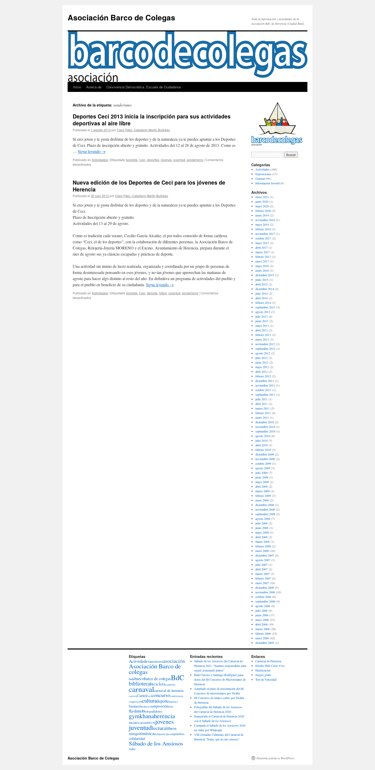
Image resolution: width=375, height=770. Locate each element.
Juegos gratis (263, 675)
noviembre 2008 (265, 509)
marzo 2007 (262, 574)
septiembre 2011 (265, 394)
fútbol (163, 293)
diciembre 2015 (264, 275)
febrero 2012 (263, 376)
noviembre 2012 (265, 344)
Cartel (141, 695)
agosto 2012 (262, 353)
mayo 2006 (262, 620)
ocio (156, 734)
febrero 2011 (263, 413)
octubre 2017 (263, 238)
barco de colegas (157, 678)
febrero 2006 (263, 633)
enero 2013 (262, 339)
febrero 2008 (263, 546)
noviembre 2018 (265, 220)
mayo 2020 (262, 206)
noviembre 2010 (265, 427)
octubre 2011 (263, 390)
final (170, 706)
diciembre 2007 (264, 555)
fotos (159, 711)
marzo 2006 (262, 629)
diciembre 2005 (264, 643)
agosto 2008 (262, 518)
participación (166, 734)
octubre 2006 (263, 597)
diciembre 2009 (264, 454)
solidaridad (137, 738)
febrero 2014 (263, 302)
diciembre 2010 (264, 422)
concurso (161, 695)
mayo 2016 (262, 266)
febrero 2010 (263, 450)
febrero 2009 (263, 496)
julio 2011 (261, 399)
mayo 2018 (262, 224)
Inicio (77, 87)
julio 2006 (261, 610)
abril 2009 (261, 486)
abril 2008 (261, 537)
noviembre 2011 (265, 385)
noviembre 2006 (265, 592)
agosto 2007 (262, 560)
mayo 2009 (262, 482)
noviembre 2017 (265, 234)
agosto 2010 (262, 436)
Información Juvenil (267, 183)
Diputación (135, 706)
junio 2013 (261, 321)
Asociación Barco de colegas (155, 669)
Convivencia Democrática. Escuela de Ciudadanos (143, 87)
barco (139, 678)
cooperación (135, 701)
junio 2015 (261, 280)
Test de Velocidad (266, 679)
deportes (153, 160)
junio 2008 (261, 528)
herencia (164, 716)
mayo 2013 (262, 325)
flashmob (136, 711)
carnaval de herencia (168, 690)
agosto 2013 (262, 312)
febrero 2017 (263, 257)
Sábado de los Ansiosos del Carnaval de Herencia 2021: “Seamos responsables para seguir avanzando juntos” (220, 665)
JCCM (151, 723)
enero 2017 (262, 261)
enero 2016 (262, 270)
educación (147, 706)
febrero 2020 (263, 211)
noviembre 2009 (265, 459)
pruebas (179, 733)
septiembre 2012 (265, 348)
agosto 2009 (262, 468)
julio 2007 (261, 564)
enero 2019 (262, 215)
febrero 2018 (263, 229)
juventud (179, 160)
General (260, 178)
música (147, 733)
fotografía (150, 711)
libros (171, 728)
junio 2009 (261, 477)
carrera (133, 696)
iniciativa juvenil (138, 722)
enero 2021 (262, 197)
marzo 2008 (262, 541)
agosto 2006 (262, 606)
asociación (174, 660)
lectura (159, 728)
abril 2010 (261, 445)
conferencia (176, 696)
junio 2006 (261, 615)
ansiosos (156, 661)
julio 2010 (261, 440)
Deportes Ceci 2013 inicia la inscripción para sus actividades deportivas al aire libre (152, 119)
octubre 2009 (263, 463)
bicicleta (132, 160)
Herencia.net (262, 670)
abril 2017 (261, 247)
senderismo (195, 160)
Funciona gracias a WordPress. (275, 758)
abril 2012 (261, 371)
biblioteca (139, 683)
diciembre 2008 (264, 505)
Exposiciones (263, 174)
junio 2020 (261, 201)
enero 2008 (262, 551)
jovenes (166, 160)
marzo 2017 (262, 252)
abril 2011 (261, 404)
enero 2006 (262, 638)
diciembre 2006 (264, 587)
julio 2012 (261, 358)
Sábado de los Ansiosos (156, 743)
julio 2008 (261, 523)
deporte (152, 293)
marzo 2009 (262, 491)
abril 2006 (261, 624)
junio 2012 (261, 362)
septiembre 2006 (265, 601)
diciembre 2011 (264, 381)
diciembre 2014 (264, 289)
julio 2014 (261, 293)
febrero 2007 (263, 578)
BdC (177, 677)
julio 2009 (261, 473)
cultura (149, 700)
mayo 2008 (262, 532)
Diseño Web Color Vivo (270, 666)
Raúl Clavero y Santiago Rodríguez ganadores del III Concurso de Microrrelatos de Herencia (220, 679)
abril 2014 (261, 298)
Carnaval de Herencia (268, 661)
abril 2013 (261, 330)
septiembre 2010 (265, 431)
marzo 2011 (262, 408)
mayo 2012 (262, 367)
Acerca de (93, 87)
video (132, 749)
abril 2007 (261, 569)
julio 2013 (261, 316)
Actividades (100, 160)
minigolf (135, 733)
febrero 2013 (263, 335)
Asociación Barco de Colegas (121, 17)
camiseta (170, 684)
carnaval (141, 689)
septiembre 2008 (265, 514)
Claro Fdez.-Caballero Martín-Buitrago (143, 130)
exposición (160, 706)
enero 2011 (262, 417)
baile (131, 679)
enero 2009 (262, 500)
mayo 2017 (262, 243)
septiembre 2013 (265, 307)
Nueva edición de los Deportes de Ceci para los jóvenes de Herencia (149, 185)
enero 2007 (262, 583)
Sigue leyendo (92, 151)
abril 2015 (261, 284)
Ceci (142, 160)
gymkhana (141, 716)
